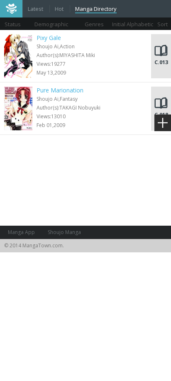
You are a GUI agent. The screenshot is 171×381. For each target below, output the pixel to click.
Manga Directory (96, 8)
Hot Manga (60, 9)
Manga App (21, 232)
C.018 (161, 114)
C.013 (161, 62)
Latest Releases (36, 9)
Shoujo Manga (64, 232)
